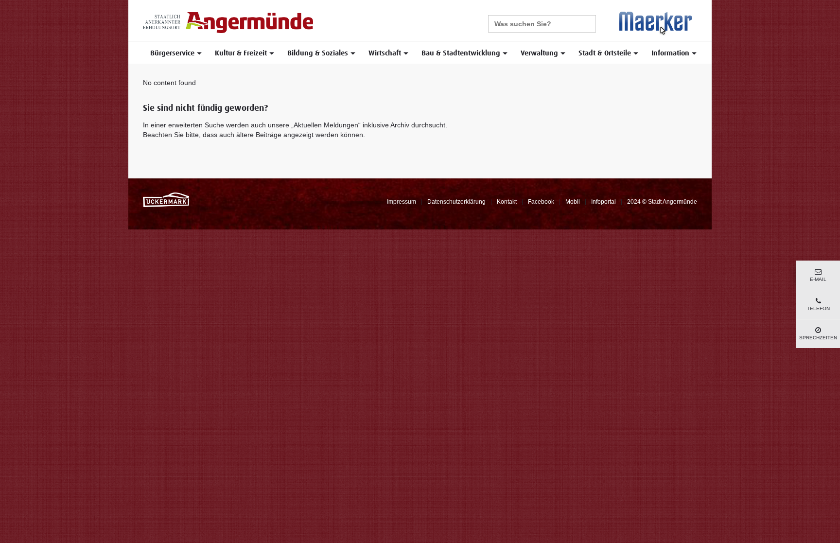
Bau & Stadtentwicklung (460, 53)
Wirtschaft (384, 53)
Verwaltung (539, 53)
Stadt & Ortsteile (604, 53)
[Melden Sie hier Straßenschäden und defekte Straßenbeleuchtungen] (655, 23)
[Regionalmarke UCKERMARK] (166, 199)
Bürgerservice (172, 53)
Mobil (572, 201)
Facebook (541, 201)
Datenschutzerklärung (456, 201)
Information (670, 53)
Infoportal (603, 201)
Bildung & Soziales (317, 53)
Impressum (401, 201)
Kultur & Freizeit (241, 53)
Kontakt (507, 201)
